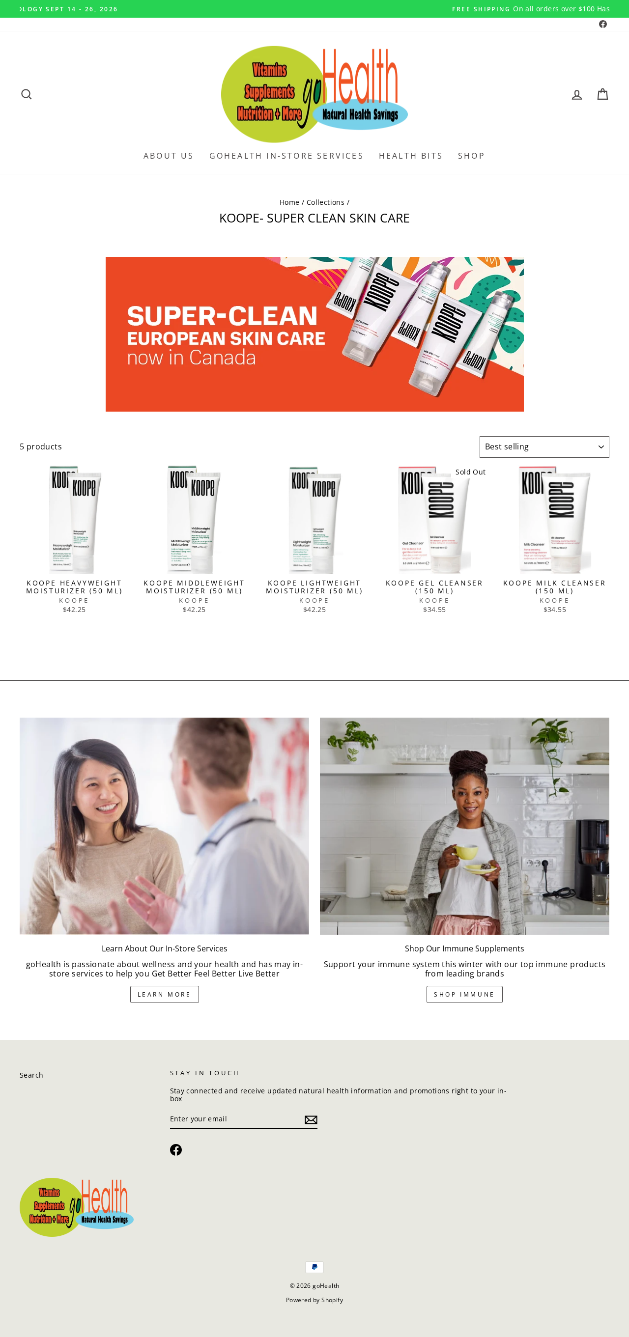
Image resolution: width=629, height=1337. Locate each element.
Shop (472, 155)
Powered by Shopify (314, 1300)
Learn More (165, 994)
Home (290, 202)
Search (31, 1075)
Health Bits (411, 155)
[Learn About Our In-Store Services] (164, 826)
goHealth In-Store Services (286, 155)
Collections (325, 202)
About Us (169, 155)
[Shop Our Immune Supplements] (464, 826)
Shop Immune (464, 994)
